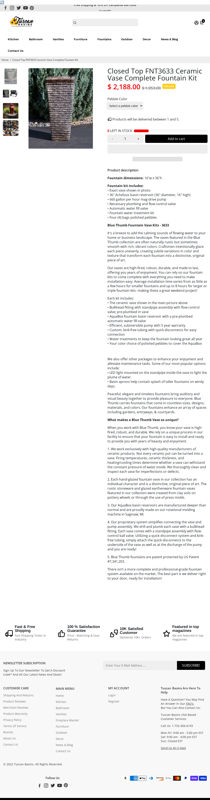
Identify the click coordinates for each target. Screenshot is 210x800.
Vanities (58, 39)
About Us (9, 738)
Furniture (80, 39)
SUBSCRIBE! (191, 665)
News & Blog (169, 39)
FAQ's (190, 704)
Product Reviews (14, 701)
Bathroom (36, 39)
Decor (147, 39)
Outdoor (127, 39)
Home (5, 60)
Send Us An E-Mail (173, 748)
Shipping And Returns (18, 695)
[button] (157, 149)
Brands (8, 732)
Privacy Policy (12, 720)
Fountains (104, 39)
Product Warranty (15, 714)
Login (112, 695)
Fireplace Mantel (67, 720)
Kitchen (13, 39)
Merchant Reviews (16, 707)
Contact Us (15, 50)
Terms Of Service (15, 726)
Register (114, 701)
